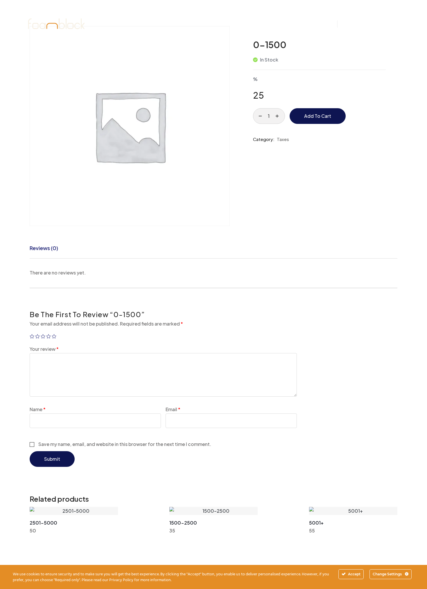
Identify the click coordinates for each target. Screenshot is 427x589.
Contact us (212, 35)
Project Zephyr (198, 12)
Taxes (283, 139)
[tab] (44, 248)
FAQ (321, 12)
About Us (131, 12)
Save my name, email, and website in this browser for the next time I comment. (124, 444)
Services (161, 12)
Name (38, 409)
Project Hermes (242, 12)
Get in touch (376, 24)
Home (104, 12)
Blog (301, 12)
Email (173, 409)
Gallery (278, 12)
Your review (44, 349)
